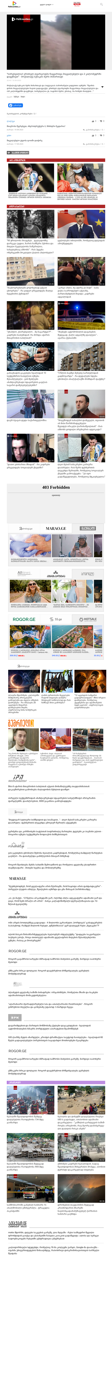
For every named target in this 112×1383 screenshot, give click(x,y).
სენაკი (16, 97)
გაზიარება (17, 105)
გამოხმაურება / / (95, 130)
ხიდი (23, 97)
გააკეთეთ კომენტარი (20, 153)
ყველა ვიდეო (45, 4)
